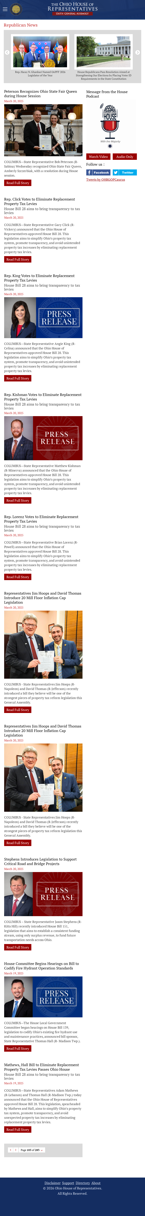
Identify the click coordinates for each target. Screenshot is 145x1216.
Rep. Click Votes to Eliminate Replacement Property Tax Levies (39, 201)
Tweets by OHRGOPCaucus (105, 179)
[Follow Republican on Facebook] (98, 174)
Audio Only (124, 156)
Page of (30, 1150)
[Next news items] (137, 52)
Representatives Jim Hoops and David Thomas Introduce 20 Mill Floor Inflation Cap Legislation (42, 598)
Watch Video (98, 156)
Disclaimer (53, 1183)
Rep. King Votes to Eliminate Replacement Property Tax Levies (39, 278)
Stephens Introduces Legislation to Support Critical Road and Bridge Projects (40, 861)
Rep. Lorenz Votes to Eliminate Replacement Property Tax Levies (41, 519)
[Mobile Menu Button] (5, 10)
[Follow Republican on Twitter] (125, 174)
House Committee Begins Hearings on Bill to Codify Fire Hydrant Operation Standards (41, 965)
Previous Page (10, 1149)
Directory (83, 1183)
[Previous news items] (6, 52)
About (96, 1183)
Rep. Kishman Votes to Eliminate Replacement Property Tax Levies (43, 396)
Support (68, 1183)
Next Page (15, 1149)
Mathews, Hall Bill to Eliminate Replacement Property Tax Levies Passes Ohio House (41, 1067)
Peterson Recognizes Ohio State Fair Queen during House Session (40, 93)
